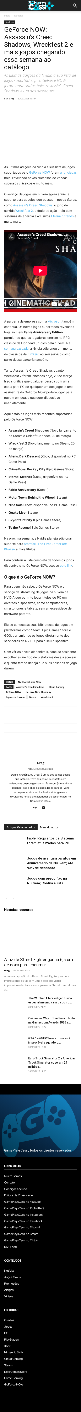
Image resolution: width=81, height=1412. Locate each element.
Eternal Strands (62, 216)
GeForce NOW (39, 172)
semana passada (16, 348)
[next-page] (13, 898)
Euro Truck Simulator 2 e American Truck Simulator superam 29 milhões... (52, 1062)
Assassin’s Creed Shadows (33, 205)
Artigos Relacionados (21, 827)
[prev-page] (6, 898)
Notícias (18, 15)
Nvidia (32, 696)
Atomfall (30, 544)
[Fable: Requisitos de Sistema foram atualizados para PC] (14, 843)
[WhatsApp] (37, 108)
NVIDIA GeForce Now (29, 681)
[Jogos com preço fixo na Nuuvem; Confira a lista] (14, 883)
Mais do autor (49, 827)
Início (7, 15)
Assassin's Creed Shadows (30, 686)
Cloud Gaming (56, 686)
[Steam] (36, 807)
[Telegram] (46, 108)
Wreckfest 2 (24, 211)
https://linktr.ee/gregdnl (40, 768)
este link (66, 566)
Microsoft (54, 321)
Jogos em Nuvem (15, 696)
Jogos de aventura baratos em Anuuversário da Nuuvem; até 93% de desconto (51, 863)
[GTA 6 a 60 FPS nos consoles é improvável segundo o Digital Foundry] (14, 1043)
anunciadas (68, 172)
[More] (56, 108)
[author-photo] (40, 757)
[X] (18, 108)
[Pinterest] (27, 108)
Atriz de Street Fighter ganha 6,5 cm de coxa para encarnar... (38, 962)
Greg (11, 98)
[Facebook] (8, 108)
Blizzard (33, 354)
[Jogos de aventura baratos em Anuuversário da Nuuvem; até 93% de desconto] (14, 863)
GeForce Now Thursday (38, 691)
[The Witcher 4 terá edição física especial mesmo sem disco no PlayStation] (14, 1003)
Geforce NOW (13, 691)
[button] (75, 5)
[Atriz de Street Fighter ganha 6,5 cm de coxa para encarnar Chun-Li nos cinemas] (40, 936)
